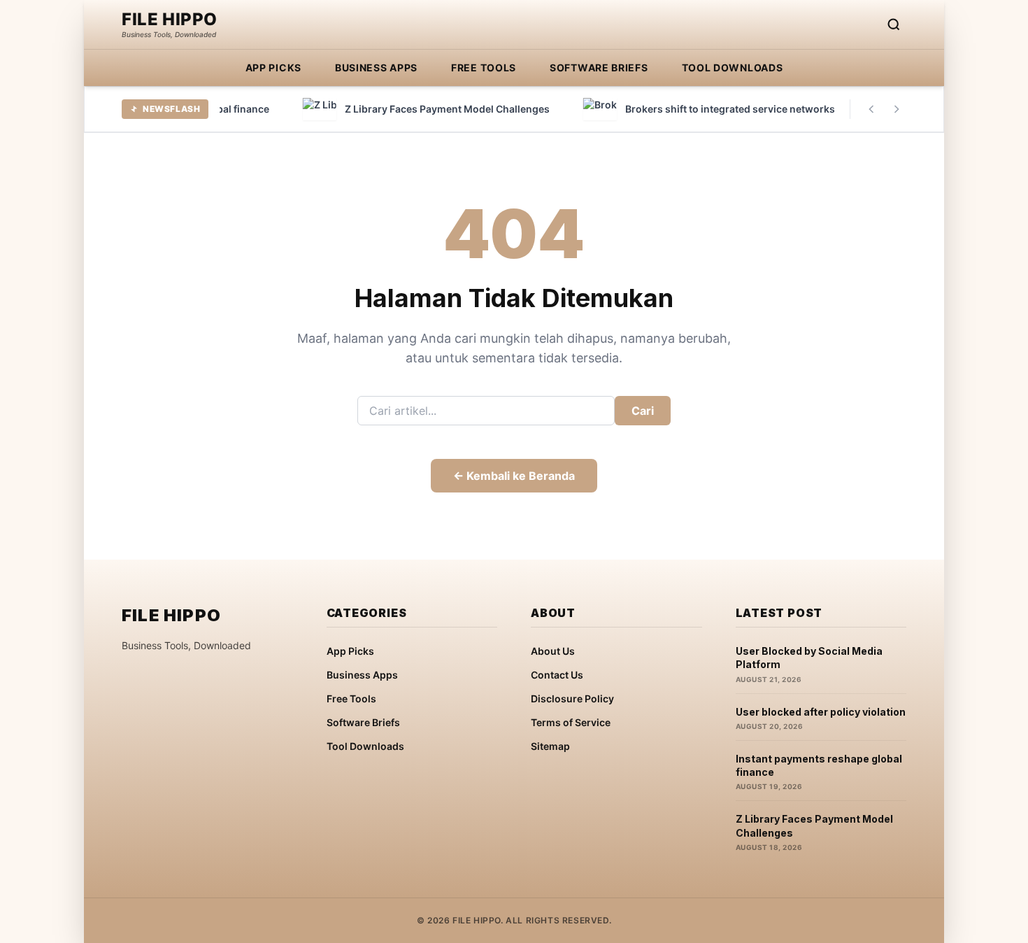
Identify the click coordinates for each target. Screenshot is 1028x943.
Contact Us (557, 675)
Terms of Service (571, 722)
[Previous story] (871, 109)
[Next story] (896, 109)
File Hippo (169, 19)
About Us (553, 651)
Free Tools (483, 67)
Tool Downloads (732, 67)
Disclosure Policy (572, 698)
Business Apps (376, 67)
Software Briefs (599, 67)
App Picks (273, 67)
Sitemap (550, 746)
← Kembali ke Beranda (514, 476)
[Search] (893, 24)
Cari (642, 411)
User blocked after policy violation (821, 712)
